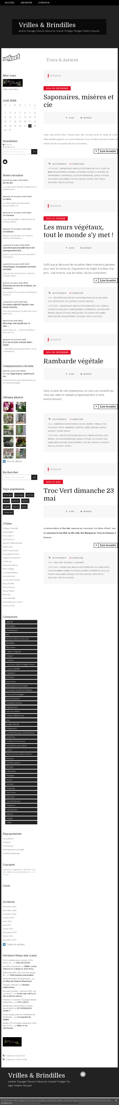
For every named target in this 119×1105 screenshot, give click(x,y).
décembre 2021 (9, 906)
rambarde (69, 427)
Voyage (9, 818)
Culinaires (10, 673)
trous (61, 427)
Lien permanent (59, 164)
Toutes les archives (16, 944)
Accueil (10, 2)
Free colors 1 (8, 535)
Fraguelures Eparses (11, 557)
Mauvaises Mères (10, 565)
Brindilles (10, 643)
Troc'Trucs (11, 792)
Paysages (10, 775)
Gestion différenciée (15, 715)
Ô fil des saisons (13, 762)
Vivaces (9, 814)
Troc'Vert (10, 797)
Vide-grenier (11, 809)
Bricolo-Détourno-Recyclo (17, 638)
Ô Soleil (9, 767)
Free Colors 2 (8, 539)
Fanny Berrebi (9, 576)
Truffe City (7, 561)
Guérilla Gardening (11, 853)
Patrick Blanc (8, 532)
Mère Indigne (8, 568)
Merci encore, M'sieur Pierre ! (19, 754)
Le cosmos (8, 215)
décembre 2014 (9, 932)
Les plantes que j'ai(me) (16, 745)
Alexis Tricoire (9, 587)
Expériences (11, 707)
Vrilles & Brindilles (47, 25)
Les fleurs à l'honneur (15, 741)
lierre (87, 427)
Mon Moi (6, 594)
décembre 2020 (9, 910)
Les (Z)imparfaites (10, 572)
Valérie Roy (7, 546)
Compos (10, 660)
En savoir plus (6, 1103)
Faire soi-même (13, 711)
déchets (29, 495)
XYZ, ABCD (23, 1002)
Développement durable (17, 685)
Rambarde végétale (73, 361)
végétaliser (58, 301)
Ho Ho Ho (8, 183)
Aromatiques (11, 630)
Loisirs (9, 750)
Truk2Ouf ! (10, 805)
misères (90, 424)
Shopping (10, 788)
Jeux (8, 720)
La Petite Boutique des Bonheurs (20, 732)
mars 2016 (7, 921)
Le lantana (8, 231)
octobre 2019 (8, 917)
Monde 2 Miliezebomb (12, 543)
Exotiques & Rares (14, 702)
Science (9, 784)
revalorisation (84, 298)
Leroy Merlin (8, 838)
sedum (60, 431)
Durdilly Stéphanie (12, 966)
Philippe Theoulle (10, 528)
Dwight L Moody (10, 985)
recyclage (19, 495)
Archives (26, 2)
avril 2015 (7, 925)
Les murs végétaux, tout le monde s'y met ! (78, 231)
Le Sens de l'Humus (11, 579)
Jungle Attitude (12, 724)
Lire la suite (108, 151)
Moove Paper (8, 591)
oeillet (67, 431)
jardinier (15, 500)
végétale (79, 427)
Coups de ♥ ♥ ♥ (13, 668)
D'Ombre (10, 677)
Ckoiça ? (9, 655)
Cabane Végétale (13, 651)
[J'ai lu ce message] (116, 1100)
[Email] (5, 161)
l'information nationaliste (22, 975)
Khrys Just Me (8, 583)
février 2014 (8, 936)
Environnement (13, 698)
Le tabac (7, 199)
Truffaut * (7, 842)
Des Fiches (11, 681)
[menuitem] (11, 2)
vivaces (16, 506)
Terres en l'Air (9, 605)
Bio (7, 634)
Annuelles (10, 626)
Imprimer (87, 118)
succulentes (71, 301)
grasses (52, 431)
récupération (60, 298)
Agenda (9, 621)
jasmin (6, 500)
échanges (8, 495)
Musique (10, 758)
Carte (6, 885)
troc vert (58, 562)
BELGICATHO (23, 963)
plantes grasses (86, 301)
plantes (25, 500)
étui (104, 424)
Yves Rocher (8, 846)
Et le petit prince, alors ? (13, 602)
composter (8, 512)
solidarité (79, 562)
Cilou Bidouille (9, 598)
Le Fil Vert (10, 737)
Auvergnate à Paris (11, 554)
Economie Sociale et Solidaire (19, 690)
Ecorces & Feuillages (15, 694)
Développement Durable (13, 849)
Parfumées (11, 771)
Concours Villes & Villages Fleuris (20, 664)
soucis (82, 424)
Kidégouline (11, 728)
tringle (98, 424)
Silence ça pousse (10, 550)
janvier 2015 (8, 929)
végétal (7, 506)
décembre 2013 (9, 940)
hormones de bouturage (66, 424)
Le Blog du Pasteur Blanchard (17, 981)
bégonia (95, 427)
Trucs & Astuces (13, 801)
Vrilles (9, 822)
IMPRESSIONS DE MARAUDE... (17, 979)
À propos (43, 2)
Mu (4, 374)
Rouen (9, 779)
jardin (24, 506)
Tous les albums (14, 461)
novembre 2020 (9, 914)
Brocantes (10, 647)
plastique (52, 427)
